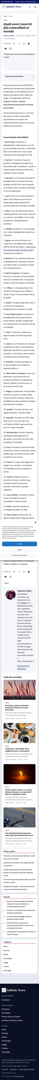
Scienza (6, 950)
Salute (5, 954)
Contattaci (6, 1013)
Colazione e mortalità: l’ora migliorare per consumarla (17, 749)
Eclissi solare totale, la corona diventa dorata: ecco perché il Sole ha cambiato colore (18, 791)
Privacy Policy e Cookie (11, 1016)
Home (5, 16)
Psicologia (7, 970)
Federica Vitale (8, 36)
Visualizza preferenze (19, 555)
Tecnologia (7, 958)
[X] (24, 44)
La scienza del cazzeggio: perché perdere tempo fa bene (19, 917)
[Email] (5, 49)
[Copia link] (10, 49)
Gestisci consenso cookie (12, 1020)
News (5, 20)
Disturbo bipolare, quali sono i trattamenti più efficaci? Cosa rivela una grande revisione (20, 925)
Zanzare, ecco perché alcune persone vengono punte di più (21, 911)
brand (6, 583)
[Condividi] (14, 44)
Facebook (6, 1000)
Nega (19, 549)
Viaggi (5, 962)
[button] (35, 522)
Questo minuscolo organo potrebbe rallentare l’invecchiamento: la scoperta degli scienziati (20, 904)
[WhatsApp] (29, 44)
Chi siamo (6, 1009)
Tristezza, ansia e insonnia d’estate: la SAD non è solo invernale (17, 707)
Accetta (19, 544)
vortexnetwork (19, 1076)
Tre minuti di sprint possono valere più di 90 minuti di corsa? (19, 834)
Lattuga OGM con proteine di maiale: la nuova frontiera (21, 933)
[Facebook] (19, 44)
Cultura (6, 966)
